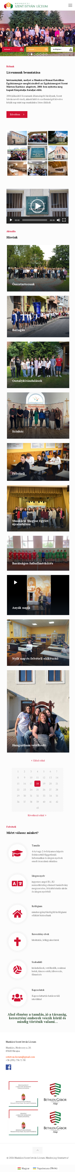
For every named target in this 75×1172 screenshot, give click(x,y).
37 (24, 801)
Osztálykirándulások (27, 381)
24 (31, 789)
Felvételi (32, 49)
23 (24, 789)
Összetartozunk (23, 284)
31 (31, 795)
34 (50, 795)
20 (50, 783)
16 (24, 783)
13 (50, 777)
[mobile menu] (70, 5)
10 (31, 777)
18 (37, 783)
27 (50, 789)
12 (44, 777)
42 (57, 801)
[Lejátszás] (11, 220)
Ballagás (18, 330)
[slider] (34, 220)
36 (18, 801)
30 (24, 795)
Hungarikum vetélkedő (29, 745)
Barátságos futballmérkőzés (32, 563)
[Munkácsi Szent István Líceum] (26, 5)
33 (44, 795)
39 (37, 801)
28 (57, 789)
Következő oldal (36, 815)
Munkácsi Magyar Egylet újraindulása (30, 522)
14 (57, 777)
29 (18, 795)
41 (50, 801)
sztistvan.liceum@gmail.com (20, 1056)
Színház (18, 431)
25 (37, 789)
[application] (37, 206)
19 (44, 783)
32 (37, 795)
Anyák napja (21, 608)
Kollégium (57, 49)
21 (57, 783)
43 (37, 807)
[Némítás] (58, 220)
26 (44, 789)
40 (44, 801)
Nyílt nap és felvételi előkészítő (35, 658)
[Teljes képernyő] (64, 220)
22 (18, 789)
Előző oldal (39, 760)
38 (31, 801)
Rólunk (7, 49)
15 (18, 783)
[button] (37, 206)
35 (57, 795)
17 (31, 783)
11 (37, 777)
